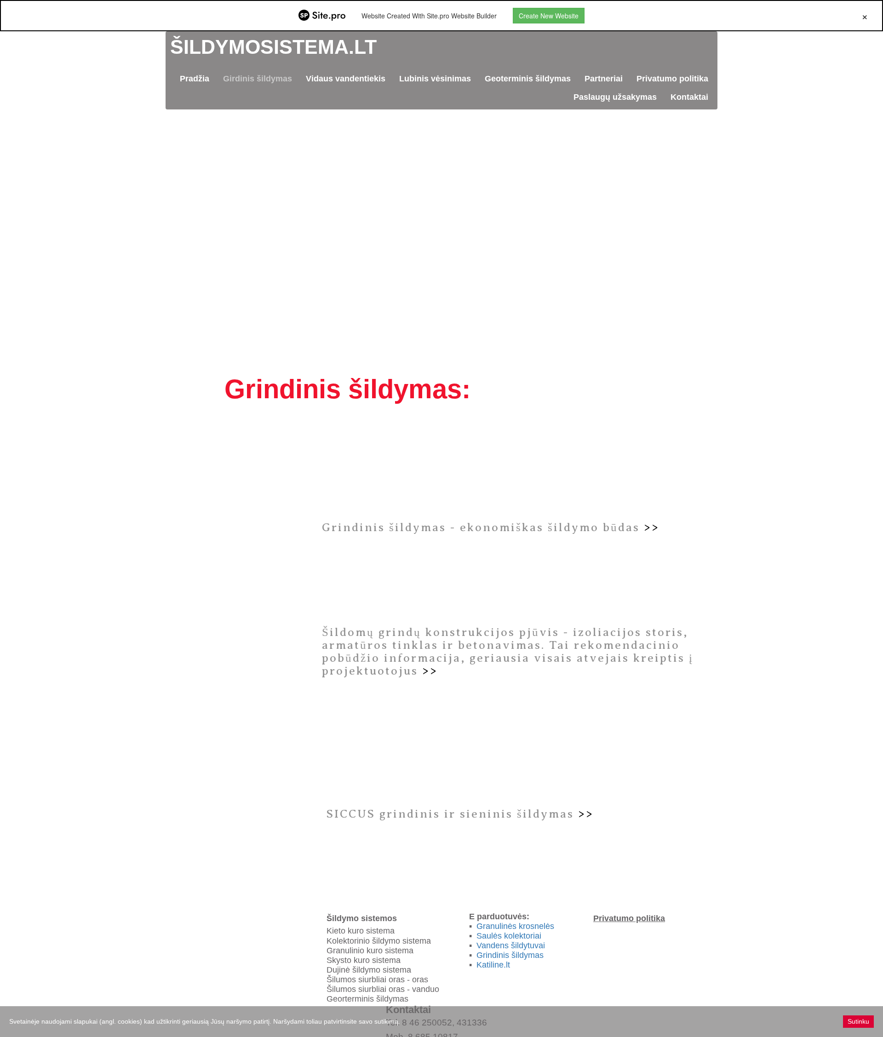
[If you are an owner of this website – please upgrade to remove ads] (864, 15)
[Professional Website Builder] (321, 16)
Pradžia (194, 78)
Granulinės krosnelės (515, 926)
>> (651, 527)
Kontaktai (689, 97)
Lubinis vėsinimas (435, 78)
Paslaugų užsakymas (615, 97)
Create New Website (549, 15)
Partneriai (604, 78)
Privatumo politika (672, 78)
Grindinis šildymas (510, 955)
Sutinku (858, 1021)
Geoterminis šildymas (528, 78)
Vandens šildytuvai (509, 945)
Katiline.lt (493, 964)
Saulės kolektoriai (508, 935)
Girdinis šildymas (257, 78)
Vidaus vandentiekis (345, 78)
